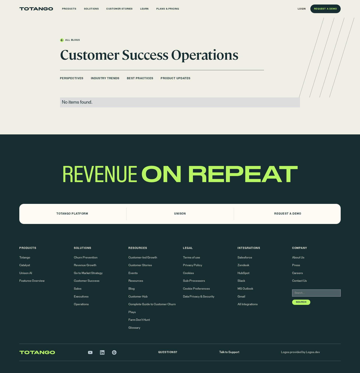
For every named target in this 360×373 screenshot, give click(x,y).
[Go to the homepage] (36, 9)
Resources (135, 280)
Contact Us (299, 280)
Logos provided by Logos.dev (300, 352)
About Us (298, 257)
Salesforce (245, 257)
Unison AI (25, 273)
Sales (77, 288)
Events (133, 273)
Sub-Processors (194, 280)
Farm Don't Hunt (139, 319)
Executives (81, 296)
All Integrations (248, 304)
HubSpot (243, 273)
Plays (132, 312)
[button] (69, 9)
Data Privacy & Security (198, 296)
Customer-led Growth (142, 257)
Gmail (241, 296)
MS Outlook (245, 288)
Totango (24, 257)
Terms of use (191, 257)
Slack (241, 280)
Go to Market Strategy (88, 273)
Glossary (134, 327)
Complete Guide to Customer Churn (152, 304)
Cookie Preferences (196, 288)
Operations (81, 304)
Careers (297, 273)
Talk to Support (229, 352)
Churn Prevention (86, 257)
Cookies (188, 273)
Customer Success (86, 280)
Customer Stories (140, 265)
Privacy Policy (192, 265)
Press (296, 265)
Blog (131, 288)
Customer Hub (138, 296)
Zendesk (243, 265)
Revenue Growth (85, 265)
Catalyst (24, 265)
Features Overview (32, 280)
